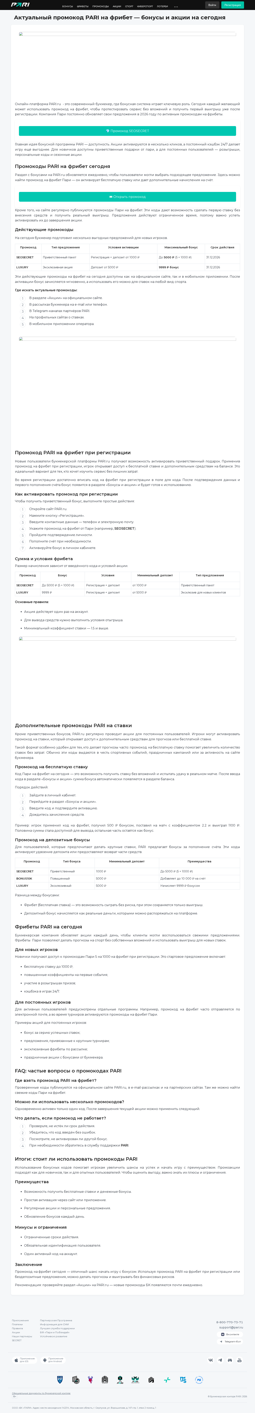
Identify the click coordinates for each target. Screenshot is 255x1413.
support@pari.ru (231, 1327)
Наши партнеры (22, 1336)
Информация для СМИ (54, 1324)
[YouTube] (239, 1360)
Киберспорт (145, 6)
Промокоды (100, 6)
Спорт (129, 6)
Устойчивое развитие (53, 1336)
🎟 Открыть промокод (127, 197)
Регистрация (233, 5)
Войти (212, 5)
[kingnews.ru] (20, 5)
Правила (17, 1328)
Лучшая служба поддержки (57, 1328)
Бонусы (67, 6)
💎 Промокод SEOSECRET (127, 131)
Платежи (17, 1324)
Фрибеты (82, 6)
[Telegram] (220, 1360)
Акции (117, 6)
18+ (14, 1396)
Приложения (20, 1320)
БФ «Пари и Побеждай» (55, 1332)
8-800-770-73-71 (229, 1322)
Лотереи (162, 6)
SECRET (17, 1340)
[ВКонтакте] (210, 1360)
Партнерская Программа (56, 1320)
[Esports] (229, 1360)
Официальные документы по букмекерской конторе (41, 1393)
